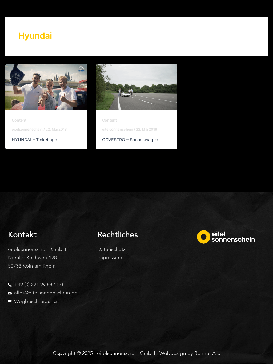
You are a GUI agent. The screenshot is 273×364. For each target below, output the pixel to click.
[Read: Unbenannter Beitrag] (46, 87)
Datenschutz (111, 249)
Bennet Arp (207, 353)
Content (19, 120)
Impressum (109, 257)
